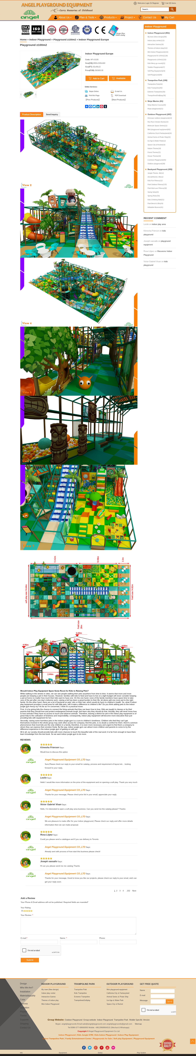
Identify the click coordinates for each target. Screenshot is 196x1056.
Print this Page (94, 95)
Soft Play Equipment (156, 71)
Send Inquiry (52, 114)
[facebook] (84, 1049)
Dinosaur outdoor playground (160, 118)
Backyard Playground (160, 169)
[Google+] (96, 1049)
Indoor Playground (159, 33)
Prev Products (93, 100)
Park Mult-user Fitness (157, 188)
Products (109, 17)
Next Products (119, 100)
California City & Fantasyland (160, 133)
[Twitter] (90, 1049)
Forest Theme (154, 152)
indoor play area (159, 224)
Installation (25, 991)
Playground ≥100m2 (157, 60)
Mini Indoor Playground (158, 52)
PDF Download (120, 95)
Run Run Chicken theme (158, 122)
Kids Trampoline (155, 88)
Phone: (102, 938)
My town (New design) (157, 37)
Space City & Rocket (156, 145)
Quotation (24, 1007)
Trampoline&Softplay (157, 95)
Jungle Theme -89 (156, 173)
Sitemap (138, 1024)
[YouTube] (107, 1049)
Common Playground (157, 160)
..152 (128, 891)
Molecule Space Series (157, 126)
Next (134, 891)
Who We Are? (26, 987)
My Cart (169, 17)
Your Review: (27, 915)
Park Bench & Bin (155, 203)
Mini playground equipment (159, 129)
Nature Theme (154, 148)
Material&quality (27, 995)
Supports (24, 1019)
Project (129, 17)
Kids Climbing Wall (156, 200)
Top (192, 1041)
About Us (64, 17)
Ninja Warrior (155, 101)
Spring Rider (154, 196)
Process (24, 1003)
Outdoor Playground (159, 114)
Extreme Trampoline (156, 92)
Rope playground (155, 109)
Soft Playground (155, 75)
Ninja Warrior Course (157, 105)
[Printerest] (101, 1049)
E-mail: (24, 938)
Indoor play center (156, 40)
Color (22, 999)
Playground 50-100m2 (158, 56)
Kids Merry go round (156, 63)
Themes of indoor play (157, 48)
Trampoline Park (157, 80)
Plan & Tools (86, 17)
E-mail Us (118, 91)
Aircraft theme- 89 (155, 177)
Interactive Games (156, 44)
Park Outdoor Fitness (157, 184)
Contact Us (149, 17)
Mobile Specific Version (139, 1020)
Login (147, 3)
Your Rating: (26, 908)
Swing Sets (153, 192)
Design (23, 983)
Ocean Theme (154, 156)
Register (155, 3)
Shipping (24, 1023)
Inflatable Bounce (155, 207)
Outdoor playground (156, 164)
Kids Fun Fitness (155, 181)
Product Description (31, 114)
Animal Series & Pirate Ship (159, 137)
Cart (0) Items (170, 3)
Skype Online (94, 91)
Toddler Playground (156, 67)
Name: (63, 938)
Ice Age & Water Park (157, 141)
